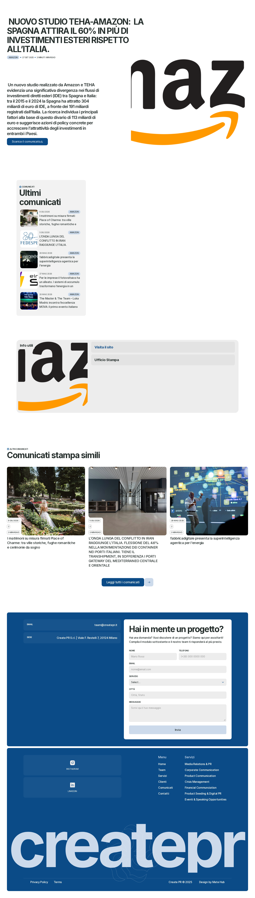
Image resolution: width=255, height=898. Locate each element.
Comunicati (165, 787)
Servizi (162, 776)
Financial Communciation (200, 787)
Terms (58, 882)
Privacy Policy (39, 882)
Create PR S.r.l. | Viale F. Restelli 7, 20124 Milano (87, 638)
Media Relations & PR (198, 764)
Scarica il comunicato (26, 141)
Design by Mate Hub (212, 882)
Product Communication (200, 776)
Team (161, 770)
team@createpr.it (105, 625)
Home (162, 764)
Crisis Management (197, 781)
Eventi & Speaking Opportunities (205, 799)
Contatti (163, 793)
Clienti (162, 781)
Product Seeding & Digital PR (203, 793)
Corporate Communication (202, 770)
